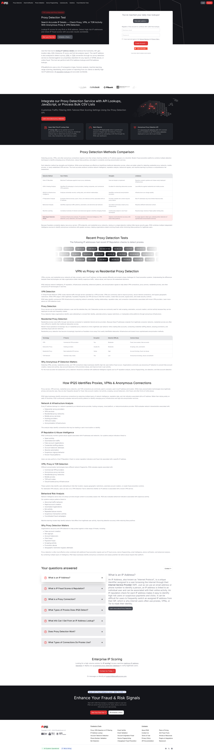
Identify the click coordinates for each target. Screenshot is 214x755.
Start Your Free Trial (98, 712)
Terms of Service (144, 39)
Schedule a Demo (64, 37)
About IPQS (145, 730)
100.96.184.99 (127, 254)
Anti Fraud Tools (164, 733)
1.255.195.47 (98, 249)
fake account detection (164, 369)
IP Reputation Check (67, 459)
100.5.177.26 (63, 249)
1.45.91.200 (158, 249)
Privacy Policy (156, 39)
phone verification (148, 552)
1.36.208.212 (146, 249)
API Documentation (148, 741)
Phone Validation (39, 3)
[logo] (63, 726)
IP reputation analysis (123, 369)
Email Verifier (122, 730)
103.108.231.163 (111, 249)
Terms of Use (146, 735)
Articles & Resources (165, 735)
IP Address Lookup (96, 733)
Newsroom (162, 741)
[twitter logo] (169, 748)
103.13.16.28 (75, 249)
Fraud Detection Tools (83, 3)
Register (209, 3)
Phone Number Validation (98, 738)
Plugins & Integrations (166, 738)
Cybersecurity (64, 3)
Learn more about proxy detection (53, 119)
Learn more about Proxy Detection (120, 608)
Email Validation (123, 733)
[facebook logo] (166, 748)
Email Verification (28, 3)
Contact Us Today (106, 671)
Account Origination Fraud (126, 735)
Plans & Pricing (164, 730)
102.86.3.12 (124, 249)
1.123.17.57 (135, 249)
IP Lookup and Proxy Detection (54, 12)
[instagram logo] (172, 748)
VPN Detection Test (78, 488)
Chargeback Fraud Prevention (127, 741)
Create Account (140, 43)
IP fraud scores (111, 552)
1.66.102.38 (86, 249)
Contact (167, 568)
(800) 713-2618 (106, 692)
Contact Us (145, 733)
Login (202, 3)
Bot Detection (95, 741)
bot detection (149, 369)
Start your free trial (49, 37)
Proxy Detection (17, 3)
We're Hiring (67, 748)
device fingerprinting (137, 369)
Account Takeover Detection (99, 735)
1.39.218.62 (115, 254)
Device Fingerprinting (52, 3)
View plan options (140, 21)
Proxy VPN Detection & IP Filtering (101, 730)
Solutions (72, 3)
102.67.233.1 (81, 254)
